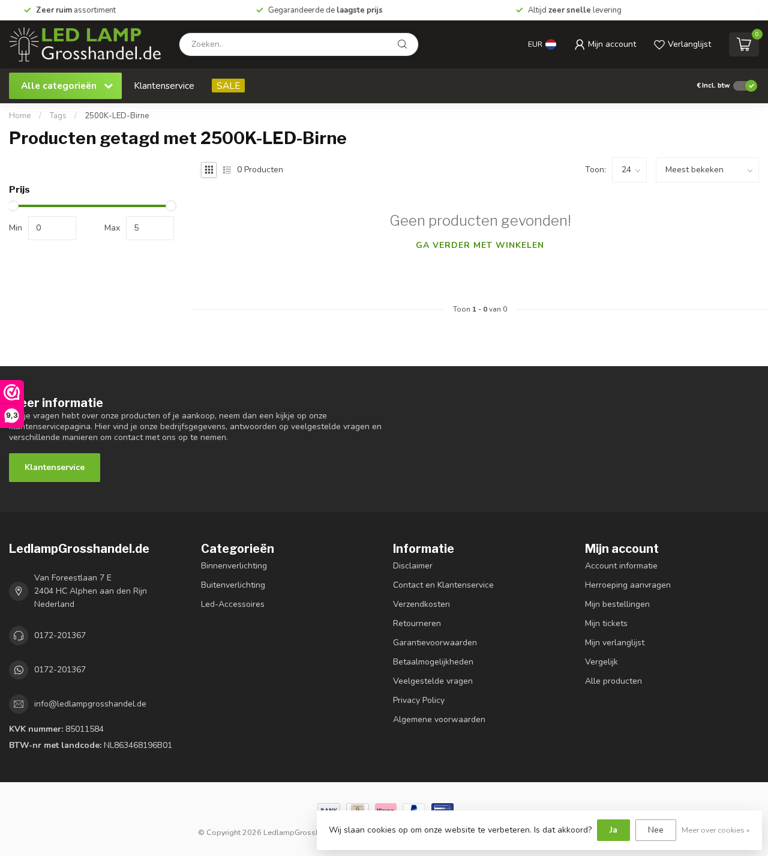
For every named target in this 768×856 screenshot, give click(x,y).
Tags (58, 115)
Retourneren (417, 623)
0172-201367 (60, 635)
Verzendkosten (421, 604)
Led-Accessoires (233, 604)
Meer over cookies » (716, 830)
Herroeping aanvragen (628, 585)
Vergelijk (601, 662)
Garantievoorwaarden (435, 642)
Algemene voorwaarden (439, 719)
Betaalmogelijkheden (433, 662)
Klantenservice (164, 85)
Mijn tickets (606, 623)
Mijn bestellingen (617, 604)
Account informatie (621, 565)
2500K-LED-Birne (117, 115)
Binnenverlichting (234, 565)
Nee (656, 830)
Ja (613, 830)
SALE (228, 85)
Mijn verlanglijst (614, 642)
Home (20, 115)
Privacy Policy (419, 700)
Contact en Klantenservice (443, 585)
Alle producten (613, 681)
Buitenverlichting (233, 585)
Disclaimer (413, 565)
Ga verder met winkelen (480, 245)
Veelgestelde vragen (433, 681)
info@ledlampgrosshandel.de (90, 704)
